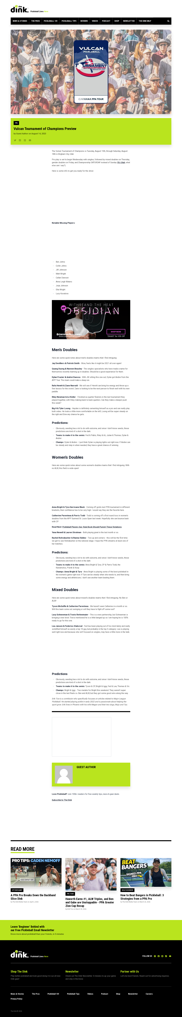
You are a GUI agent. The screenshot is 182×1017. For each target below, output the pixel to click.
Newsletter (129, 21)
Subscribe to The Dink (62, 800)
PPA (16, 123)
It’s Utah (121, 162)
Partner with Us (129, 971)
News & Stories (20, 21)
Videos (95, 21)
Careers (149, 994)
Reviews (84, 21)
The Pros (35, 21)
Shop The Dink (19, 971)
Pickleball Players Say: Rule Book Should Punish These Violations (92, 527)
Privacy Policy (16, 999)
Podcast (106, 21)
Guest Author (22, 133)
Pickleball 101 (51, 21)
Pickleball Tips (69, 21)
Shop (116, 21)
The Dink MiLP (145, 21)
